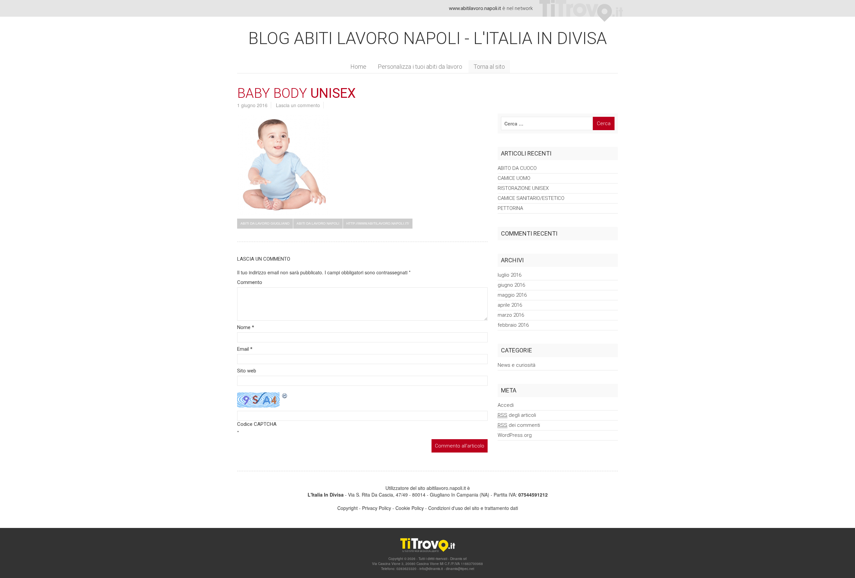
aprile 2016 (510, 305)
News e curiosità (516, 365)
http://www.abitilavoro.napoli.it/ (377, 223)
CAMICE (514, 178)
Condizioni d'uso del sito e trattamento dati (473, 508)
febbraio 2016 (513, 325)
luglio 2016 (509, 275)
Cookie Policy (409, 508)
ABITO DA (517, 168)
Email (244, 349)
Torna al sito (489, 66)
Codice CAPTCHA (257, 424)
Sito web (246, 371)
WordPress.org (515, 435)
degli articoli (517, 415)
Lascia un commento (298, 105)
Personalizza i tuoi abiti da (420, 66)
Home (358, 66)
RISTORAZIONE (523, 188)
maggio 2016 (512, 295)
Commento (249, 282)
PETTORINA (510, 208)
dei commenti (519, 425)
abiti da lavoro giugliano (265, 223)
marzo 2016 (511, 315)
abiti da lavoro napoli (318, 223)
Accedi (506, 405)
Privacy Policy (376, 508)
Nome (245, 327)
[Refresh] (285, 395)
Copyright (347, 508)
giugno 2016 (511, 285)
